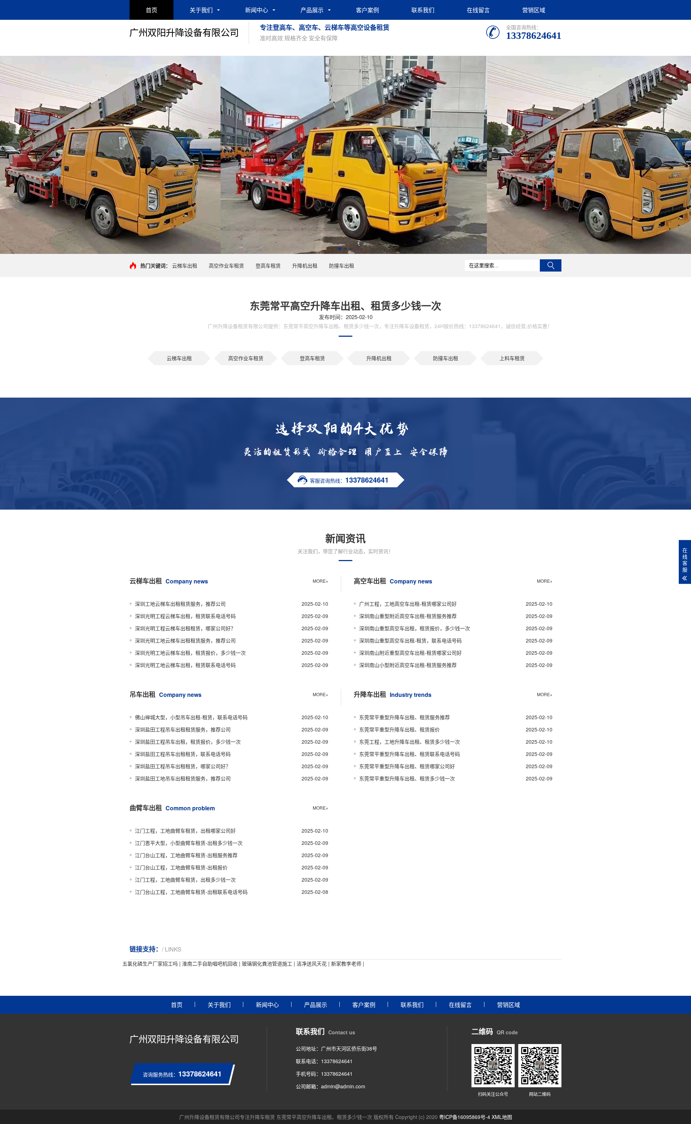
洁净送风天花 (312, 963)
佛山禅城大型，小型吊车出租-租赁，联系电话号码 (191, 717)
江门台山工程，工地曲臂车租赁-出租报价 (181, 867)
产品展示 (312, 10)
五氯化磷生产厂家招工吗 (150, 963)
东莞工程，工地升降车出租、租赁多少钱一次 (409, 741)
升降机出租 (304, 265)
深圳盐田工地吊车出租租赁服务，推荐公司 (183, 778)
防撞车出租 (341, 265)
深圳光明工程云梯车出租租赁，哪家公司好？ (185, 628)
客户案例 (367, 10)
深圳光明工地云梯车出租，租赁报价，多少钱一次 (190, 652)
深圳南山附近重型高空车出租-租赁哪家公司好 (410, 652)
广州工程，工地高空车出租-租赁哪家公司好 (408, 603)
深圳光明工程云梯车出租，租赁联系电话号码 (185, 615)
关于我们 (201, 10)
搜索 (550, 265)
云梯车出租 (184, 265)
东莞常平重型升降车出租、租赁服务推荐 (404, 717)
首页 (151, 10)
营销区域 (533, 10)
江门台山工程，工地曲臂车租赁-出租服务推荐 (186, 855)
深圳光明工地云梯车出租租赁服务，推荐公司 (185, 640)
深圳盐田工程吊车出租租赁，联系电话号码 (183, 753)
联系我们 (422, 10)
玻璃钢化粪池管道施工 (267, 963)
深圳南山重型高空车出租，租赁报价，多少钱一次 (414, 628)
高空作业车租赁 (226, 265)
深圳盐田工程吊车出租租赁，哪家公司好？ (183, 766)
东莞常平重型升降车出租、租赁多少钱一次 (407, 778)
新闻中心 (256, 10)
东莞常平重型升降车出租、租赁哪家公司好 (407, 766)
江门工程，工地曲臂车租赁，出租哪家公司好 (185, 830)
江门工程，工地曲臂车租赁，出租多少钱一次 (185, 879)
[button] (339, 248)
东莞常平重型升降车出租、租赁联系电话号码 (409, 753)
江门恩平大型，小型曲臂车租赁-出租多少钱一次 (189, 842)
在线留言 (478, 10)
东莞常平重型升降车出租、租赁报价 (399, 729)
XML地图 (502, 1116)
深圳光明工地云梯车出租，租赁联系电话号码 (185, 664)
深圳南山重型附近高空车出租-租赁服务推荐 (408, 615)
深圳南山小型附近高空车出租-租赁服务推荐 (408, 664)
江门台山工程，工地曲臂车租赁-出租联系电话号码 (191, 891)
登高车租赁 (268, 265)
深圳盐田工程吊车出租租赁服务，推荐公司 (183, 729)
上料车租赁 (512, 358)
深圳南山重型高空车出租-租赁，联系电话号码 (410, 640)
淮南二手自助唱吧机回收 (210, 963)
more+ (320, 581)
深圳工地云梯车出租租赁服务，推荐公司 (180, 603)
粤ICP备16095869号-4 (464, 1116)
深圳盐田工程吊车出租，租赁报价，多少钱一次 (188, 741)
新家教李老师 (346, 963)
